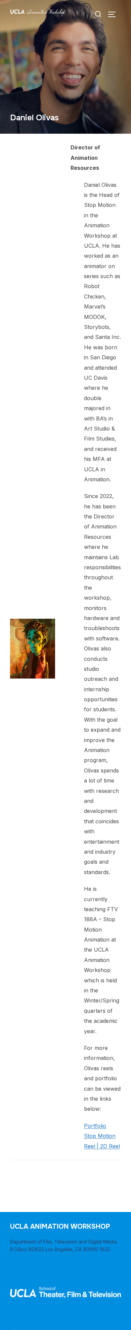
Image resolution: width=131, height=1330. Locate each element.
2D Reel (110, 1146)
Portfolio (95, 1125)
